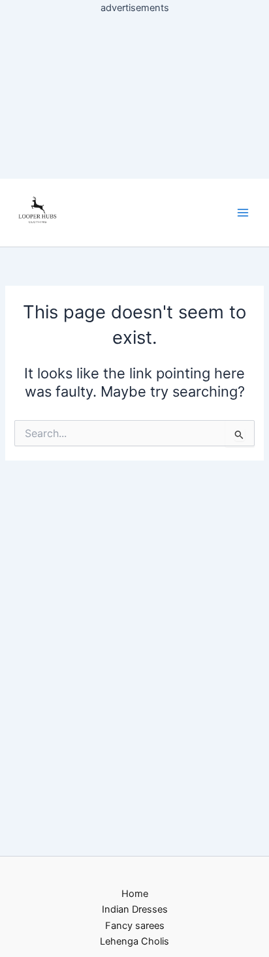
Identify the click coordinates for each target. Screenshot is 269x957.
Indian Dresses (135, 909)
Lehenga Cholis (134, 941)
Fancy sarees (135, 926)
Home (134, 894)
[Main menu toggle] (243, 213)
